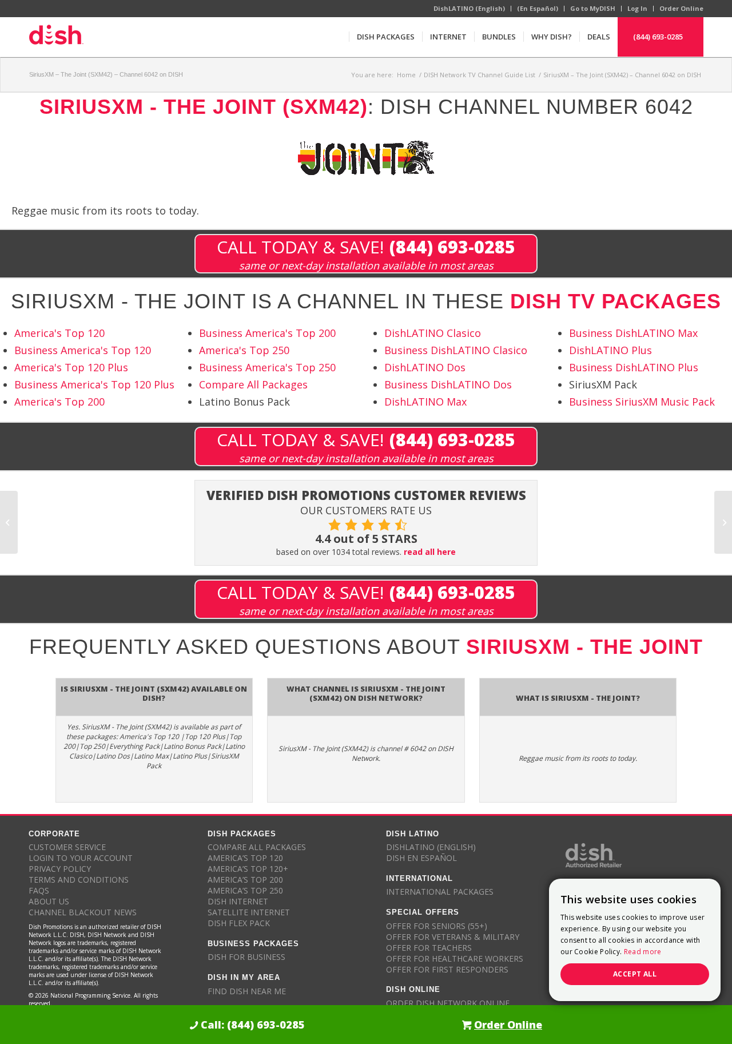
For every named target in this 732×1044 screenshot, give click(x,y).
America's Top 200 (59, 401)
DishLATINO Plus (610, 350)
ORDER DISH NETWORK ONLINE (448, 1003)
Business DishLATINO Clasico (455, 350)
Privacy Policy (60, 868)
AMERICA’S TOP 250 (245, 890)
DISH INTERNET (238, 901)
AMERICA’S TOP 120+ (248, 868)
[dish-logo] (56, 37)
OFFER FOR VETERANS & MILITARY (452, 936)
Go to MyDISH (592, 8)
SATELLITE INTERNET (249, 912)
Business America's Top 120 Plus (94, 384)
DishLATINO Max (425, 401)
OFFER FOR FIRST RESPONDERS (447, 969)
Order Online (681, 8)
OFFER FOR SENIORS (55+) (436, 925)
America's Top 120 (59, 333)
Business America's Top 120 (82, 350)
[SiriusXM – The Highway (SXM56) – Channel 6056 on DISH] (9, 522)
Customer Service (67, 846)
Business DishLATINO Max (633, 333)
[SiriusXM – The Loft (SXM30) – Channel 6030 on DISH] (723, 522)
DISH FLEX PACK (239, 923)
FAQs (39, 890)
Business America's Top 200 (267, 333)
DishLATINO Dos (425, 367)
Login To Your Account (81, 857)
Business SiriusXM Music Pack (642, 401)
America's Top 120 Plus (71, 367)
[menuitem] (385, 37)
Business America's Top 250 (267, 367)
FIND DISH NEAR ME (247, 991)
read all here (430, 551)
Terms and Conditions (79, 879)
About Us (49, 901)
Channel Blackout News (83, 912)
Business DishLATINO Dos (448, 384)
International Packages (440, 891)
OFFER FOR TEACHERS (429, 947)
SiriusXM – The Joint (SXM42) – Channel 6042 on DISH (106, 74)
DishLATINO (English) (469, 8)
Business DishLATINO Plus (633, 367)
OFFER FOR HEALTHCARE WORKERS (454, 958)
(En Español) (537, 8)
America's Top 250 (244, 350)
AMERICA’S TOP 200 (245, 879)
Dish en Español (421, 857)
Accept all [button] (635, 974)
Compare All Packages (253, 384)
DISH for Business (246, 956)
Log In (637, 8)
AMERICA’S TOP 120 (245, 857)
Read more (643, 951)
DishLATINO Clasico (432, 333)
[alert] (635, 940)
